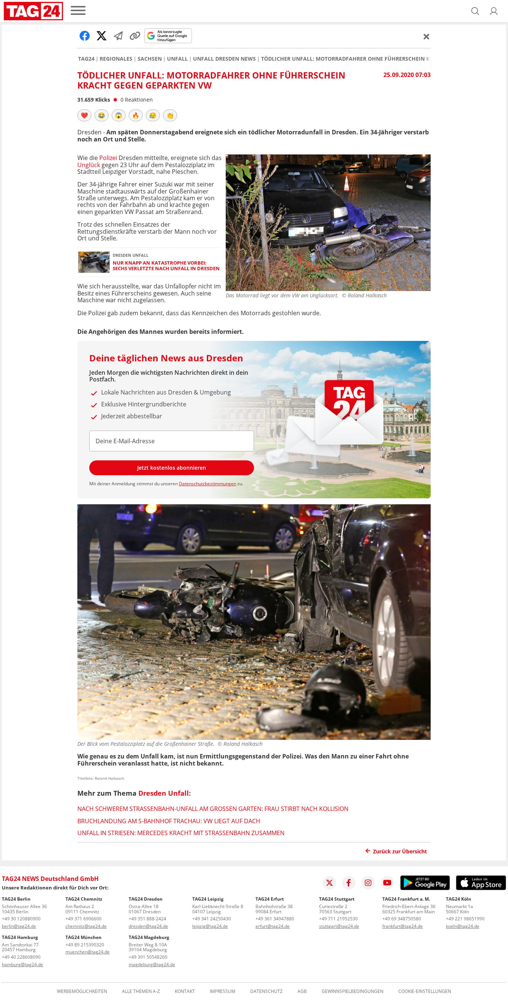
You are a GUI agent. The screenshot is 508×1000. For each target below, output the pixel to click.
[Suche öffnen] (475, 11)
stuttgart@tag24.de (339, 926)
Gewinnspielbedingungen (352, 991)
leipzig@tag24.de (210, 926)
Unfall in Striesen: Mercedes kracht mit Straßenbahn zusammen (180, 833)
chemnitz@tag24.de (86, 926)
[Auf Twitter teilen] (101, 35)
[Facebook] (349, 882)
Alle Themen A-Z (141, 991)
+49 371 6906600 (83, 919)
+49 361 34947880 (274, 919)
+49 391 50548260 (148, 957)
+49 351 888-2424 (147, 919)
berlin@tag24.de (19, 926)
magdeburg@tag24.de (152, 964)
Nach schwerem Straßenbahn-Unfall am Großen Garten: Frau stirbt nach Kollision (212, 809)
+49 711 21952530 (338, 919)
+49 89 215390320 (84, 945)
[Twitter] (329, 882)
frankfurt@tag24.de (402, 926)
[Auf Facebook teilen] (84, 35)
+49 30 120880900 (21, 919)
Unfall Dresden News (224, 59)
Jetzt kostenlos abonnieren (171, 467)
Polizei (108, 158)
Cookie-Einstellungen (424, 991)
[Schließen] (426, 36)
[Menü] (78, 11)
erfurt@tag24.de (272, 926)
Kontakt (185, 991)
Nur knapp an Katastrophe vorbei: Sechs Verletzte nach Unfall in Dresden (166, 266)
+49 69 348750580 (401, 919)
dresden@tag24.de (148, 926)
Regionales (116, 59)
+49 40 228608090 (21, 957)
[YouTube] (387, 882)
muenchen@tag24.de (87, 952)
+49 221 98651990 (465, 919)
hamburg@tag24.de (22, 964)
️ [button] (84, 115)
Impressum (222, 991)
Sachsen (150, 59)
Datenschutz (266, 991)
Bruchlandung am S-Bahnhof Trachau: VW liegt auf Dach (168, 821)
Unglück (88, 165)
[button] (494, 11)
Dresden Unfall (163, 793)
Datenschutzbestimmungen (207, 483)
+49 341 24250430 (211, 919)
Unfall (177, 59)
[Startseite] (33, 11)
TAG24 (86, 59)
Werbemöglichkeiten (82, 991)
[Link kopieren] (135, 35)
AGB (302, 991)
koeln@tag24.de (462, 926)
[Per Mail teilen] (118, 35)
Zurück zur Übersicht (400, 851)
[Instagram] (368, 882)
